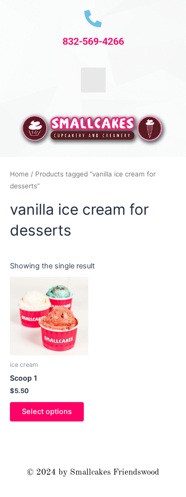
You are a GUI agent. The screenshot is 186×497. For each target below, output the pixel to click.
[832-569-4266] (93, 18)
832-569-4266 (93, 41)
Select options (47, 411)
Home (19, 174)
